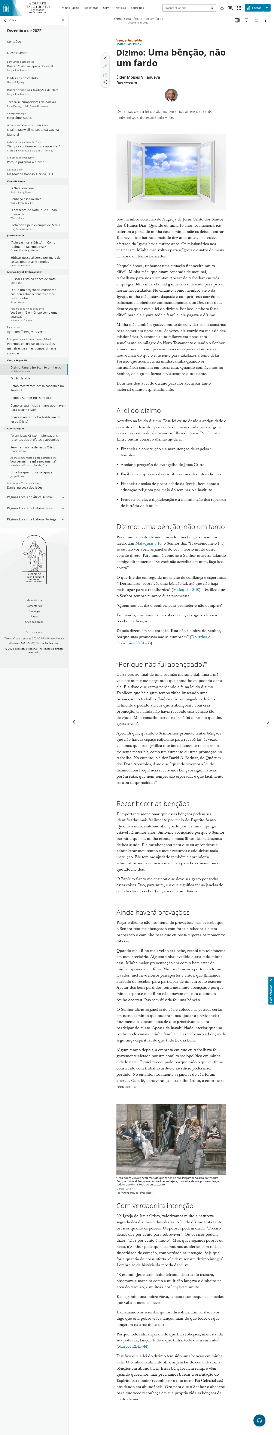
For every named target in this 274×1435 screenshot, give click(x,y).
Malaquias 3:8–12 (128, 44)
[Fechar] (105, 57)
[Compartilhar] (105, 82)
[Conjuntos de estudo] (237, 20)
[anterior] (74, 722)
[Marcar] (105, 66)
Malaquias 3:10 (148, 543)
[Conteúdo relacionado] (256, 20)
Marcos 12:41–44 (132, 1346)
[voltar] (5, 20)
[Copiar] (105, 75)
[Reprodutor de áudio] (259, 1420)
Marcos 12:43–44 (125, 1188)
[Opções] (265, 20)
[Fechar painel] (63, 20)
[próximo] (268, 722)
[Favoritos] (246, 20)
